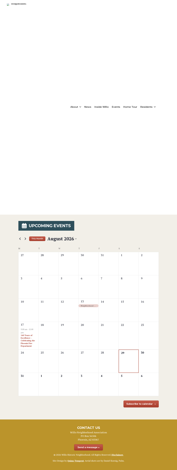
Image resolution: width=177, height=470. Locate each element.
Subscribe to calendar (139, 404)
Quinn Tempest (75, 460)
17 (22, 324)
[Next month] (25, 238)
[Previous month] (20, 238)
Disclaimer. (117, 454)
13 (82, 301)
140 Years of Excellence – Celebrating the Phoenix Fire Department (28, 340)
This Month (37, 238)
